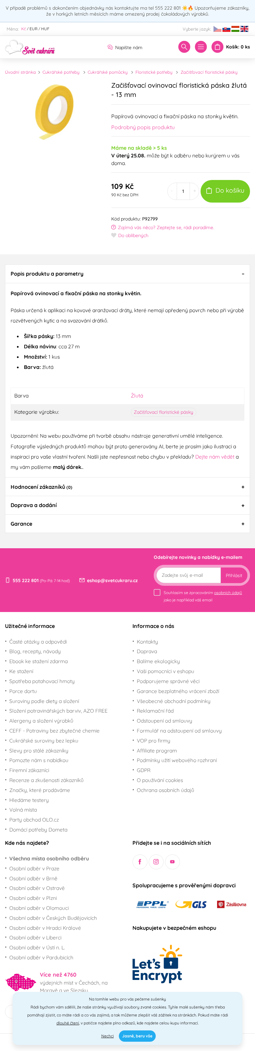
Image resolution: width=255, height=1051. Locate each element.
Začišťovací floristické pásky (209, 72)
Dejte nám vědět (214, 456)
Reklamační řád (155, 710)
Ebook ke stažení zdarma (38, 661)
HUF (45, 28)
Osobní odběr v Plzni (33, 898)
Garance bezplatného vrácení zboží (178, 691)
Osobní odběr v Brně (33, 878)
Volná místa (23, 809)
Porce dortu (23, 691)
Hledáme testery (29, 800)
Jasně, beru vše (137, 1035)
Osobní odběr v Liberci (35, 937)
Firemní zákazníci (29, 770)
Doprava (147, 651)
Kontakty (147, 641)
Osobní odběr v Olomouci (39, 908)
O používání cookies (160, 780)
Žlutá (137, 395)
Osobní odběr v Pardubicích (41, 957)
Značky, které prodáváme (39, 790)
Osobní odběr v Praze (34, 868)
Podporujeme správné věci (168, 681)
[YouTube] (172, 861)
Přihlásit (234, 575)
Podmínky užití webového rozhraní (177, 760)
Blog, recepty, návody (35, 651)
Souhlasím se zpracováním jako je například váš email (203, 596)
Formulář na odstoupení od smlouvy (179, 730)
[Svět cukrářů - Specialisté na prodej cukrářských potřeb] (30, 46)
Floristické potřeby (153, 72)
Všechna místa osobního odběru (49, 858)
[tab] (127, 273)
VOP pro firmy (153, 740)
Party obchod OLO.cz (34, 819)
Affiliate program (157, 750)
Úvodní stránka (20, 72)
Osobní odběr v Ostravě (37, 888)
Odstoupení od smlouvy (164, 720)
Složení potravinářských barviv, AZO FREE (58, 710)
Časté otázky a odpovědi (38, 641)
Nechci (107, 1035)
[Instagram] (156, 861)
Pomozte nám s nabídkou (38, 760)
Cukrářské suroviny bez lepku (43, 740)
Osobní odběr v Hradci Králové (45, 927)
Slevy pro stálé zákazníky (38, 750)
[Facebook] (139, 861)
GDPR (143, 770)
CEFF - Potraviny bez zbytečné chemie (54, 730)
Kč (23, 28)
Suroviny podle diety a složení (44, 701)
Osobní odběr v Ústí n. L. (37, 947)
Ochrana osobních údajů (165, 790)
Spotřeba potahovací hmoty (42, 681)
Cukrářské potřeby (60, 72)
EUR (34, 28)
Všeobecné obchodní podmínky (174, 701)
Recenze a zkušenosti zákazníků (46, 780)
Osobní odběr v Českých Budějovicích (53, 918)
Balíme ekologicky (158, 661)
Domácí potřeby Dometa (38, 829)
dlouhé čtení (67, 1022)
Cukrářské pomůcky (108, 72)
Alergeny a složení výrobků (41, 720)
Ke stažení (21, 671)
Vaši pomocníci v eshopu (165, 671)
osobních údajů (228, 592)
